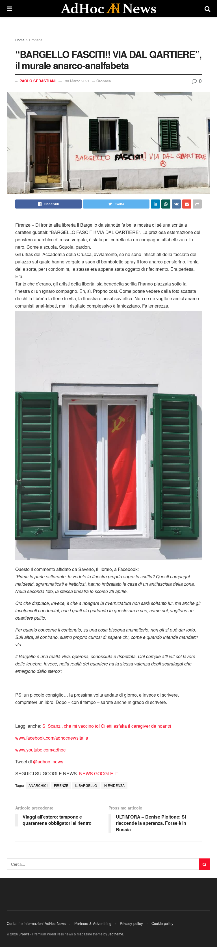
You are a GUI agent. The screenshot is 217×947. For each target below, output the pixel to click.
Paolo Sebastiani (37, 80)
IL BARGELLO (86, 785)
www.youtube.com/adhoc (40, 749)
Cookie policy (162, 923)
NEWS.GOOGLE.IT (98, 773)
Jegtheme (115, 933)
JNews (24, 933)
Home (20, 39)
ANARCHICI (38, 785)
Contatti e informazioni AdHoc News (36, 923)
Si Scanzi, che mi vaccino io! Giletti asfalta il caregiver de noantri (106, 726)
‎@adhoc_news (48, 761)
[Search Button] (204, 864)
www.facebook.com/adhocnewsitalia (51, 738)
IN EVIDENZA (114, 785)
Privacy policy (131, 923)
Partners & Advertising (92, 923)
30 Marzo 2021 (77, 80)
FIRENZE (61, 785)
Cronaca (35, 39)
